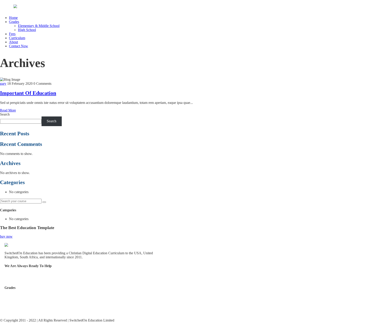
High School (27, 30)
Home (13, 18)
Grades (14, 22)
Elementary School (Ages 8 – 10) (28, 296)
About (13, 42)
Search (5, 114)
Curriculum (17, 38)
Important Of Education (28, 93)
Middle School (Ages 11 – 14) (25, 304)
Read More (8, 110)
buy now (6, 236)
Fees (12, 34)
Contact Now (18, 46)
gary (3, 83)
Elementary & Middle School (39, 26)
